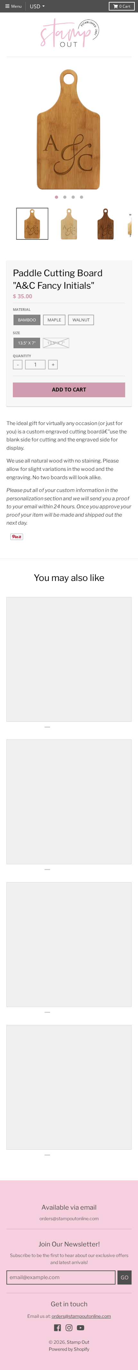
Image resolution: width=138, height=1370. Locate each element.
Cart (124, 6)
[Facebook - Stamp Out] (57, 1328)
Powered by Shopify (69, 1349)
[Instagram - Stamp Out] (69, 1328)
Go (124, 1277)
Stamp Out (78, 1342)
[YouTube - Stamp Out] (80, 1328)
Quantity (22, 355)
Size (16, 332)
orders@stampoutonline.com (81, 1316)
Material (21, 309)
